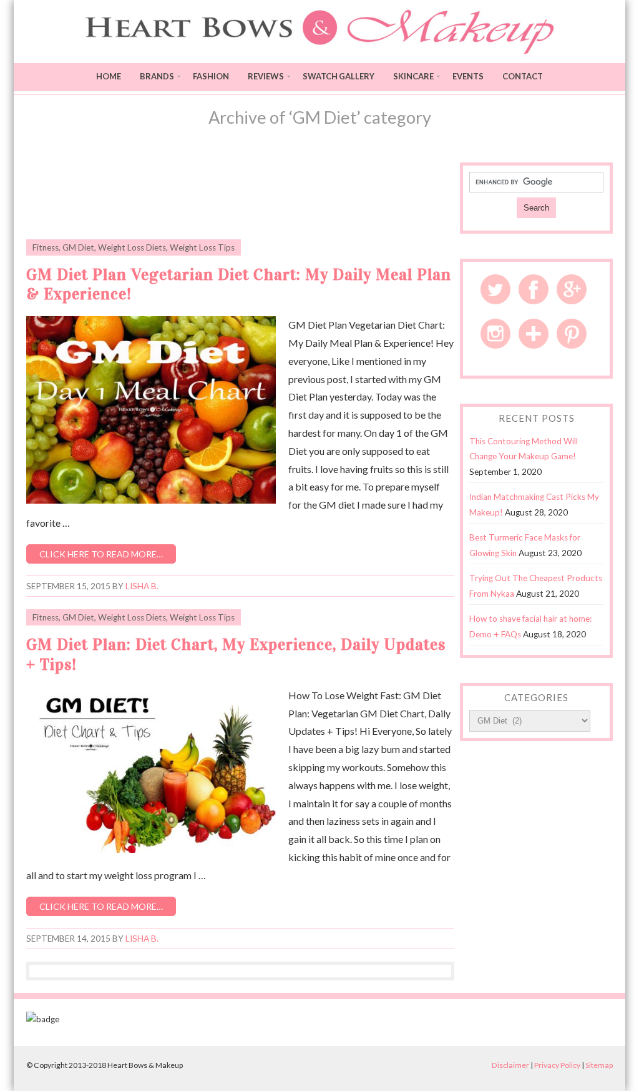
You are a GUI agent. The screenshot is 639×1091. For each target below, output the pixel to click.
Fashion (211, 76)
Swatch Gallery (338, 76)
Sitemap (599, 1065)
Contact (522, 76)
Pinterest (572, 334)
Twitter (495, 289)
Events (468, 76)
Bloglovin (534, 334)
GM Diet (78, 247)
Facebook (534, 289)
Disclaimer (510, 1065)
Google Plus (572, 289)
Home (108, 76)
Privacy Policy (557, 1065)
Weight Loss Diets (132, 247)
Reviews (266, 76)
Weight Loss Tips (202, 247)
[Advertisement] (240, 193)
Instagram (495, 334)
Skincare (413, 76)
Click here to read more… (101, 554)
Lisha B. (142, 586)
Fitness (45, 247)
